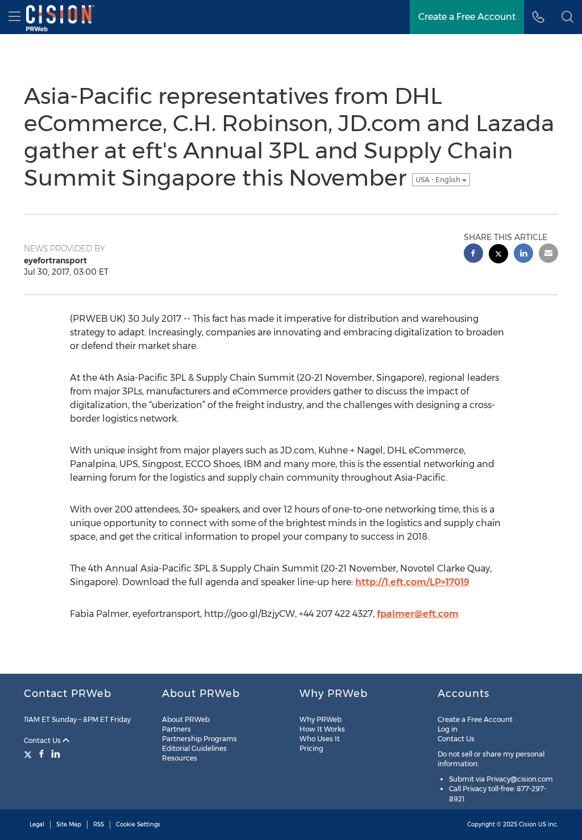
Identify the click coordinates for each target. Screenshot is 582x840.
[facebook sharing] (473, 254)
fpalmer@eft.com (418, 613)
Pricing (311, 748)
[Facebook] (41, 753)
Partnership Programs (199, 738)
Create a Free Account (475, 719)
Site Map (68, 824)
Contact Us (43, 740)
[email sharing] (548, 254)
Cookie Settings (138, 824)
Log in (448, 729)
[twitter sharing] (498, 255)
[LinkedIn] (55, 753)
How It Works (322, 729)
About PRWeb (186, 719)
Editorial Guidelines (194, 748)
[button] (567, 17)
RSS (98, 824)
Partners (176, 729)
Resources (179, 758)
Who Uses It (320, 738)
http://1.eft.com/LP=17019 (412, 582)
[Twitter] (29, 753)
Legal (37, 824)
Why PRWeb (321, 719)
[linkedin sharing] (523, 254)
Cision (528, 824)
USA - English (438, 179)
